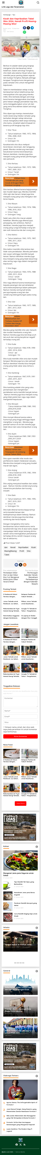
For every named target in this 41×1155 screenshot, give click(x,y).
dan (5, 547)
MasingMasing (10, 551)
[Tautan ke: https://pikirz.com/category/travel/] (36, 928)
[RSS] (24, 564)
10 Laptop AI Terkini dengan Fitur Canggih (29, 617)
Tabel (6, 554)
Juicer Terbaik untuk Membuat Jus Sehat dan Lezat (10, 603)
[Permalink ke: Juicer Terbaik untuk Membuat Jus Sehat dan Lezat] (11, 650)
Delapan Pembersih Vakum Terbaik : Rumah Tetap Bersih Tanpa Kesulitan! (28, 595)
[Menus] (3, 2)
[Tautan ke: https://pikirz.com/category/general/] (36, 971)
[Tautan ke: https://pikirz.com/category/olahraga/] (36, 1076)
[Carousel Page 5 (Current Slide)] (26, 962)
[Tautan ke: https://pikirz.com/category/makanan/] (36, 846)
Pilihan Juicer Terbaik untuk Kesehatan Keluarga (29, 603)
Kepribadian (23, 547)
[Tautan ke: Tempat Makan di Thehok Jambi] (20, 942)
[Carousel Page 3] (20, 962)
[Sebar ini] (24, 27)
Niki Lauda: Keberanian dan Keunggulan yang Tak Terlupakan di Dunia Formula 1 (21, 1117)
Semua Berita (20, 1152)
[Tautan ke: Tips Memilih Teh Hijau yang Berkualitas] (7, 885)
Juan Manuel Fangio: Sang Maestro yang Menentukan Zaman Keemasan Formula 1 (21, 1110)
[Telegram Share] (32, 27)
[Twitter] (20, 564)
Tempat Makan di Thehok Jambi (18, 945)
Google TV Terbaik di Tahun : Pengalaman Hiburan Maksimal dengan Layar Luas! (28, 610)
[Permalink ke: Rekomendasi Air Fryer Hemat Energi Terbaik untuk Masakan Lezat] (11, 667)
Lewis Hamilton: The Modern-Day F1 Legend (19, 1130)
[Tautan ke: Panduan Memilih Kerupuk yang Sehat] (7, 906)
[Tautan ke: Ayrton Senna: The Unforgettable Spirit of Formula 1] (20, 1090)
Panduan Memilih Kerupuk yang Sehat (25, 904)
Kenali (12, 547)
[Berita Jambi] (20, 2)
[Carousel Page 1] (15, 962)
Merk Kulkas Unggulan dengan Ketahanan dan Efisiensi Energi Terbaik (11, 617)
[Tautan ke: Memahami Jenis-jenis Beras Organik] (7, 896)
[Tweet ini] (28, 27)
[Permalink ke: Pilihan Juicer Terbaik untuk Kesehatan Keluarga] (29, 650)
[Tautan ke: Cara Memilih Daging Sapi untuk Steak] (7, 917)
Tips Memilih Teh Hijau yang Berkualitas (24, 883)
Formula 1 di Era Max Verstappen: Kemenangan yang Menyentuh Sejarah (21, 1123)
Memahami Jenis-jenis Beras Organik (24, 894)
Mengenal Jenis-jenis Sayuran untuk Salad (18, 874)
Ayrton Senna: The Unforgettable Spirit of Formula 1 (22, 1104)
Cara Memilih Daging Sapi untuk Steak (25, 915)
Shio (29, 551)
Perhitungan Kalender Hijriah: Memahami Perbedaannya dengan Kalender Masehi (31, 577)
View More (21, 803)
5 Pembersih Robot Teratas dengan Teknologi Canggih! (10, 595)
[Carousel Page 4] (23, 962)
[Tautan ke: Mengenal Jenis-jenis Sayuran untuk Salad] (20, 860)
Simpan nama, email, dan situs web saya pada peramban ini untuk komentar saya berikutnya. (20, 729)
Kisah (33, 547)
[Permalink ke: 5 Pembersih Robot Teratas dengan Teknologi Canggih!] (11, 633)
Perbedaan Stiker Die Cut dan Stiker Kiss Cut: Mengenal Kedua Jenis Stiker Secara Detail (11, 576)
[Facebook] (16, 564)
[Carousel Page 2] (18, 962)
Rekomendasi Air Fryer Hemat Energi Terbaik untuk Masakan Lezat (11, 610)
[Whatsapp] (24, 32)
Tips (4, 31)
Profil (22, 551)
